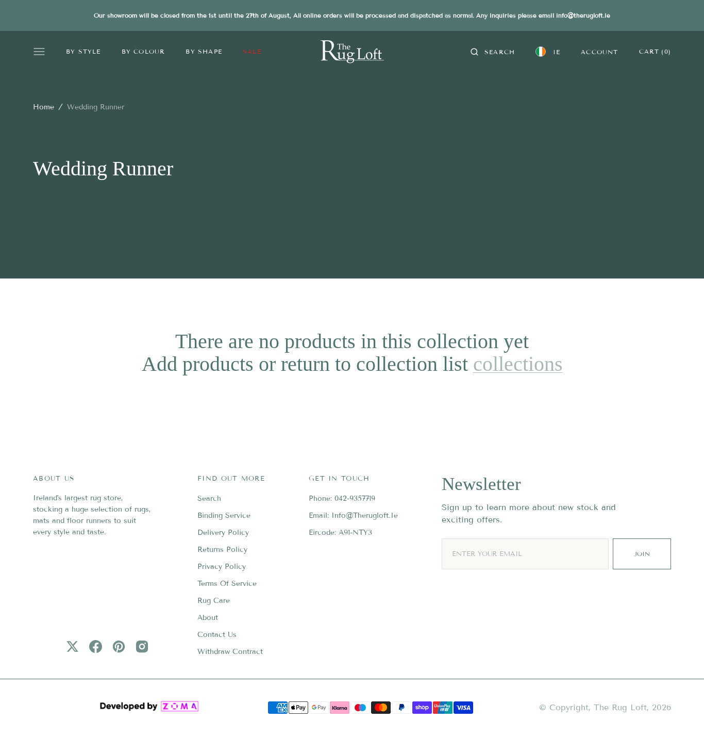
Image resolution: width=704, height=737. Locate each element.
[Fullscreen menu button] (39, 51)
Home (43, 107)
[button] (493, 51)
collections (518, 364)
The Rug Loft (620, 707)
